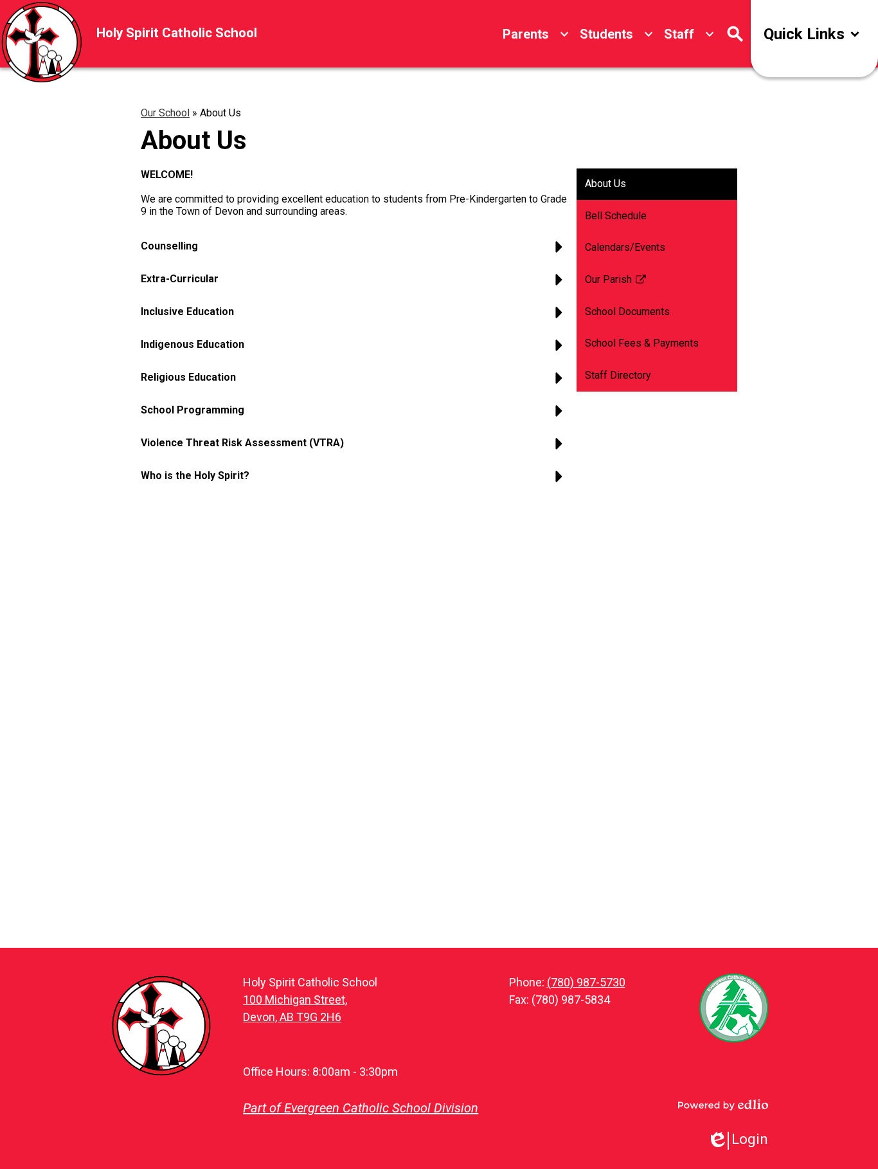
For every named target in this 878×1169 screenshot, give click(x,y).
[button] (355, 251)
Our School (165, 113)
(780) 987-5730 (586, 982)
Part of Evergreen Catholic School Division (360, 1108)
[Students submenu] (617, 34)
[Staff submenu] (689, 34)
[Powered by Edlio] (723, 1104)
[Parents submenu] (536, 34)
